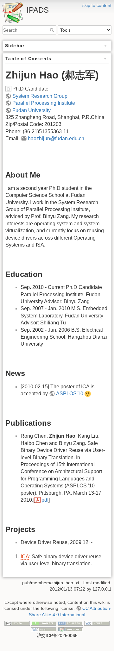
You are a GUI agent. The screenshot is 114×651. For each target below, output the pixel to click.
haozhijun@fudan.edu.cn (56, 138)
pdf (44, 500)
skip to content (96, 5)
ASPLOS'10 (69, 393)
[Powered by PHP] (70, 623)
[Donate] (43, 623)
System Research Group (39, 96)
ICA (25, 556)
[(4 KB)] (8, 88)
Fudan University (31, 110)
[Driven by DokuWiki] (70, 629)
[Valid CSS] (43, 629)
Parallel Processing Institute (43, 103)
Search (53, 30)
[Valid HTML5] (97, 623)
